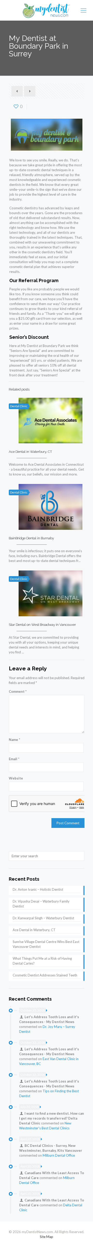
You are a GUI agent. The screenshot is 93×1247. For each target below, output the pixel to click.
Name (14, 740)
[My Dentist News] (46, 10)
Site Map (46, 1237)
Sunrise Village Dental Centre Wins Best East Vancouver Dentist (46, 944)
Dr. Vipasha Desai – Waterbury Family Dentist (41, 903)
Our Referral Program (33, 280)
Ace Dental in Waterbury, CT (30, 452)
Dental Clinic (18, 406)
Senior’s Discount (29, 337)
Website (16, 778)
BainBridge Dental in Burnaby (31, 538)
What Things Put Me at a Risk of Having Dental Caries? (42, 960)
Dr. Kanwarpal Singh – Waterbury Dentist (43, 918)
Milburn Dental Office (59, 1155)
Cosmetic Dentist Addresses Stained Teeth (45, 975)
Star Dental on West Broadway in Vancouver (42, 625)
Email (14, 759)
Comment (18, 691)
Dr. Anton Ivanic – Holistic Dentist (38, 889)
